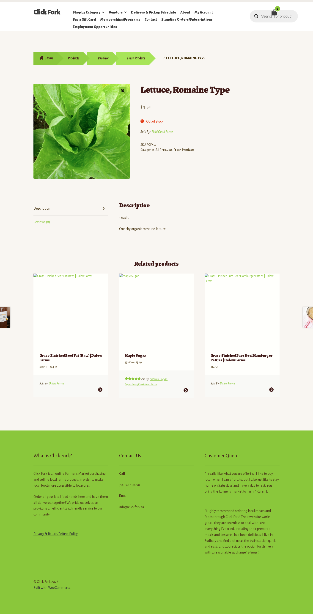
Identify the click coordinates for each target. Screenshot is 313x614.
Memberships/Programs (120, 19)
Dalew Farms (56, 383)
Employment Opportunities (95, 27)
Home (49, 58)
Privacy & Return (45, 534)
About (185, 12)
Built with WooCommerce (52, 587)
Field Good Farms (162, 132)
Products (73, 58)
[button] (122, 90)
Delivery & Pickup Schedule (153, 12)
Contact (151, 19)
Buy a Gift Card (84, 19)
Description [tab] (41, 208)
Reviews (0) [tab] (41, 222)
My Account (204, 12)
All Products (164, 149)
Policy (73, 534)
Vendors (116, 12)
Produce (103, 58)
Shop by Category (87, 12)
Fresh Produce (136, 58)
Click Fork (46, 12)
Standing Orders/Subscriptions (187, 19)
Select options (100, 389)
